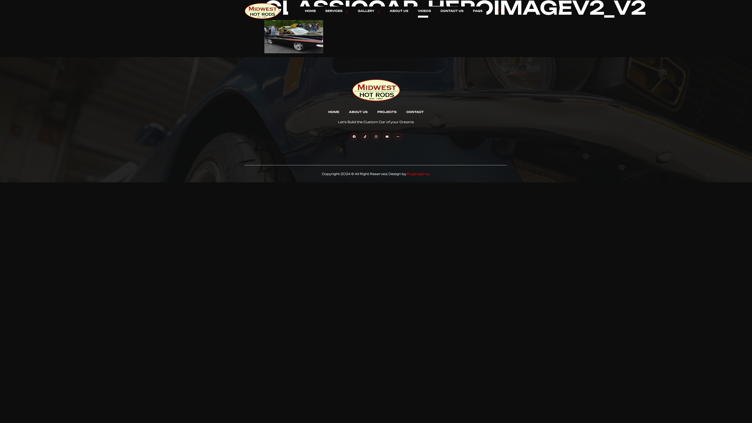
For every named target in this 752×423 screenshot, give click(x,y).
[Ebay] (397, 136)
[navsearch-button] (499, 11)
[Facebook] (354, 136)
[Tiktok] (365, 136)
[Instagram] (376, 136)
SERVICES (334, 11)
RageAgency (418, 174)
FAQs (478, 11)
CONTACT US (452, 11)
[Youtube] (386, 136)
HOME (310, 11)
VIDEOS (424, 11)
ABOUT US (399, 11)
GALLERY (366, 11)
